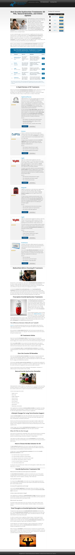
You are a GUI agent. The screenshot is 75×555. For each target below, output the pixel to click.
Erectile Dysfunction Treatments (33, 1)
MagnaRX (23, 187)
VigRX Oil (55, 30)
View (43, 58)
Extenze (23, 131)
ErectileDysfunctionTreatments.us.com (46, 553)
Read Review (32, 126)
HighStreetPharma (26, 97)
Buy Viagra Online (53, 1)
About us (54, 553)
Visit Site (25, 126)
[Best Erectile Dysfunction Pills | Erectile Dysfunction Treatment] (18, 6)
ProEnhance (24, 242)
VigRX (22, 158)
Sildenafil (11, 325)
